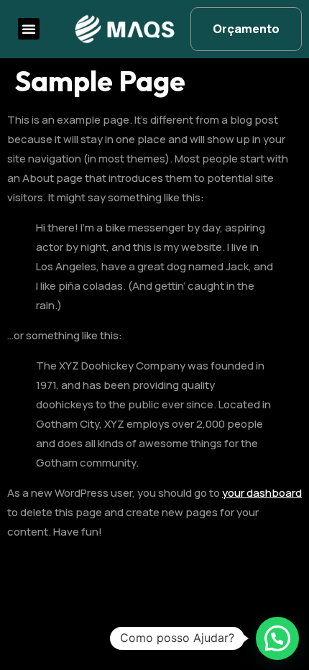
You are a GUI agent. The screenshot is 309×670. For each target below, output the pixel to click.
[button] (29, 29)
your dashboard (262, 492)
